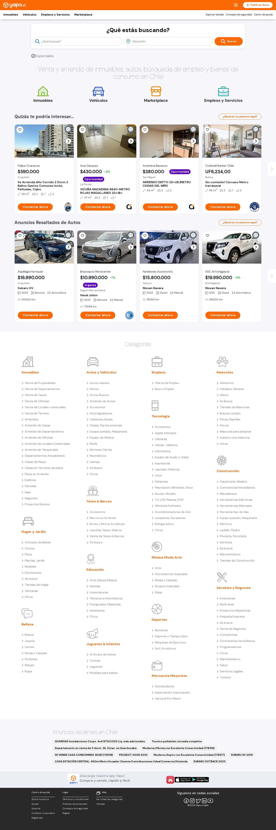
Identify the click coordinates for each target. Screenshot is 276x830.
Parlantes (161, 482)
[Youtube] (210, 801)
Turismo (225, 677)
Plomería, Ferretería (233, 536)
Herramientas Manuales (236, 506)
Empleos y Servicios (55, 14)
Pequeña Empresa (232, 617)
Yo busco (96, 542)
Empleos (159, 372)
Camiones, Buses (101, 419)
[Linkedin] (204, 801)
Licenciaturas (99, 592)
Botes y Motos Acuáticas (107, 524)
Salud (223, 665)
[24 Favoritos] (82, 129)
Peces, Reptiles (230, 419)
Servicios (226, 542)
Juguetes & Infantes (103, 644)
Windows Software (168, 506)
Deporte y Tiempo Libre (171, 636)
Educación (95, 569)
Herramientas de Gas (234, 512)
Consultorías (228, 635)
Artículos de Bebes (38, 542)
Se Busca (96, 468)
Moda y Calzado (36, 653)
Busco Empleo (164, 389)
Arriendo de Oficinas (39, 437)
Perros (224, 425)
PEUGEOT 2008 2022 (133, 755)
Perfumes (31, 659)
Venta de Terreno (37, 413)
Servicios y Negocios (234, 588)
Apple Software (165, 433)
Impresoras (162, 463)
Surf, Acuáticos (165, 648)
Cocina (29, 548)
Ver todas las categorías (109, 799)
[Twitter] (198, 801)
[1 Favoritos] (20, 235)
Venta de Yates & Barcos (107, 536)
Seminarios (97, 611)
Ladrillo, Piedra (230, 530)
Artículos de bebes (103, 654)
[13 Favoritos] (145, 129)
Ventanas (31, 591)
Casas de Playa (35, 462)
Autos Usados (99, 383)
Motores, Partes (101, 450)
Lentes (29, 647)
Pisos (28, 554)
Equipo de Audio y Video (172, 457)
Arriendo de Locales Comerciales (47, 444)
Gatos (224, 395)
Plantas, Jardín (35, 560)
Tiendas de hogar (37, 585)
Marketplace (83, 14)
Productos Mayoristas (235, 611)
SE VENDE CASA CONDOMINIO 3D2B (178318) (84, 755)
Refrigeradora (164, 524)
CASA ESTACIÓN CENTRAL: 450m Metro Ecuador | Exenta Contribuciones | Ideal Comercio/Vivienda (121, 761)
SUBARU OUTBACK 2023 (209, 761)
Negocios (31, 498)
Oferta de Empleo (167, 383)
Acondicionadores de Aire (173, 512)
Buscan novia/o (230, 413)
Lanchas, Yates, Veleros (106, 530)
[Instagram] (192, 801)
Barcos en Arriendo (103, 518)
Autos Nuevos (99, 395)
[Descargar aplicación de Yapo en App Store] (183, 779)
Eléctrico (226, 524)
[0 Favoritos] (207, 129)
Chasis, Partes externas (106, 425)
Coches (95, 661)
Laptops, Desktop (167, 469)
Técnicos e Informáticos (106, 598)
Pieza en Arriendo (37, 474)
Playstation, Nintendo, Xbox (174, 488)
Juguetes (96, 667)
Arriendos (31, 419)
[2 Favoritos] (20, 129)
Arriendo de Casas (37, 425)
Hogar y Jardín (34, 531)
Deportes (159, 619)
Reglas (66, 813)
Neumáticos (98, 456)
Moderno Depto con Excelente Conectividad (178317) (189, 755)
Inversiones (227, 598)
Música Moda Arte (167, 557)
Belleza (27, 624)
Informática (162, 451)
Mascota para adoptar (235, 431)
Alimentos (227, 383)
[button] (68, 141)
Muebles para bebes (104, 673)
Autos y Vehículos (101, 372)
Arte (158, 568)
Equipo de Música (102, 437)
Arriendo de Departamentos (44, 431)
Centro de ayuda (263, 14)
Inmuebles (10, 14)
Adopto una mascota (235, 437)
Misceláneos (228, 494)
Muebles (30, 566)
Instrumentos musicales (171, 574)
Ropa (28, 671)
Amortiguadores (101, 413)
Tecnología (161, 416)
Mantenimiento (230, 554)
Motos (94, 389)
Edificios (30, 480)
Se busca (31, 579)
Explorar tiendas (215, 14)
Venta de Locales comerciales (45, 407)
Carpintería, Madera (233, 482)
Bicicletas (161, 630)
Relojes (29, 665)
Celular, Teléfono (166, 445)
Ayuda (35, 803)
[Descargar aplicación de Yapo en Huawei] (170, 779)
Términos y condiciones (76, 799)
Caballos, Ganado (232, 389)
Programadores (230, 647)
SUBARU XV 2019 (242, 755)
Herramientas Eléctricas (236, 500)
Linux (158, 475)
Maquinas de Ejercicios (170, 642)
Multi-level (227, 604)
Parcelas (30, 486)
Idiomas (95, 586)
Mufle (93, 444)
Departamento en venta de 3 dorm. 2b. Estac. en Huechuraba (95, 748)
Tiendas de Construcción (237, 560)
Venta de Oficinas (37, 401)
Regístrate (37, 817)
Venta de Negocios (233, 629)
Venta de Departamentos (42, 389)
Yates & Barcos (99, 501)
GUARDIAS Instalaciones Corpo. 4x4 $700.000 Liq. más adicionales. (100, 741)
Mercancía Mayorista (169, 675)
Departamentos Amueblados (45, 456)
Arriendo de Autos (102, 401)
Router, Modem (165, 494)
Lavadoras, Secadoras (170, 518)
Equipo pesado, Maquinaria (108, 431)
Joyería (30, 641)
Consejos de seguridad (239, 14)
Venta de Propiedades (40, 383)
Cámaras (161, 439)
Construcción (228, 471)
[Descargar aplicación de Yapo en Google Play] (200, 779)
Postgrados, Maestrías (105, 604)
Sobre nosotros (40, 799)
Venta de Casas (36, 395)
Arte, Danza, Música (103, 580)
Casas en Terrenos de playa (44, 468)
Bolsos (29, 635)
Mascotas (225, 372)
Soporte (36, 808)
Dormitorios (33, 573)
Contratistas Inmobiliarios (237, 488)
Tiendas (100, 803)
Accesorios (97, 407)
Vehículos (29, 14)
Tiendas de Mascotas (235, 407)
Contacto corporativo (43, 813)
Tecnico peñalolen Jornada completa (177, 741)
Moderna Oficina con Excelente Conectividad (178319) (179, 748)
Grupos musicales (167, 586)
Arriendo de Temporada (41, 450)
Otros (29, 597)
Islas (28, 492)
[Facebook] (186, 801)
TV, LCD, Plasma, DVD (169, 500)
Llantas (95, 462)
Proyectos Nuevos (37, 504)
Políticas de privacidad (75, 803)
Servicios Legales (231, 671)
